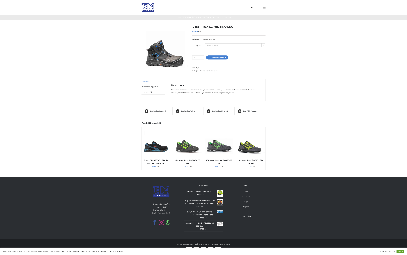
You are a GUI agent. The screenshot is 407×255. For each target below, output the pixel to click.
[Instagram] (161, 222)
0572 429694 (164, 210)
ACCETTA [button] (400, 251)
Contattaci (246, 196)
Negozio (246, 207)
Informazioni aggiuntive (150, 87)
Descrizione (145, 81)
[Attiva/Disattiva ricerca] (257, 7)
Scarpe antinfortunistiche (209, 71)
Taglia (198, 46)
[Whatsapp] (168, 222)
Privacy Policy (246, 216)
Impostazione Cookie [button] (387, 251)
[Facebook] (154, 222)
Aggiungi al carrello (217, 57)
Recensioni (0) (146, 92)
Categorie (246, 201)
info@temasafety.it (163, 213)
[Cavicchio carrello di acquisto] (251, 7)
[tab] (153, 81)
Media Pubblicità (224, 244)
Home (246, 191)
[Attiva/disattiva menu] (264, 7)
